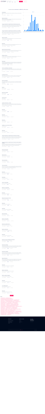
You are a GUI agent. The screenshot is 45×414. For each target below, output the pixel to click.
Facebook (20, 320)
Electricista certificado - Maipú (15, 302)
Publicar (21, 1)
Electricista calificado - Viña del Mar (3, 302)
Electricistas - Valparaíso (3, 301)
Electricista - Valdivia (16, 303)
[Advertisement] (12, 5)
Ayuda (19, 322)
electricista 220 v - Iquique (3, 303)
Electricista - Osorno (8, 314)
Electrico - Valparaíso (9, 302)
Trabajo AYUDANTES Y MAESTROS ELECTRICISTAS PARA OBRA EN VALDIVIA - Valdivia (8, 306)
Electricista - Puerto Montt (3, 304)
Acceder (25, 1)
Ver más (11, 295)
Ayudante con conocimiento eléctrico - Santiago (14, 304)
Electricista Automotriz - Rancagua (18, 306)
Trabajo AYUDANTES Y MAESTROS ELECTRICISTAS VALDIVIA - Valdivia (12, 305)
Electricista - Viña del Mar (3, 305)
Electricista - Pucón (8, 304)
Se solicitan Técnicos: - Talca (18, 301)
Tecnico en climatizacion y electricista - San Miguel (10, 301)
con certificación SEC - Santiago (3, 314)
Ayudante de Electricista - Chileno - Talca (10, 303)
